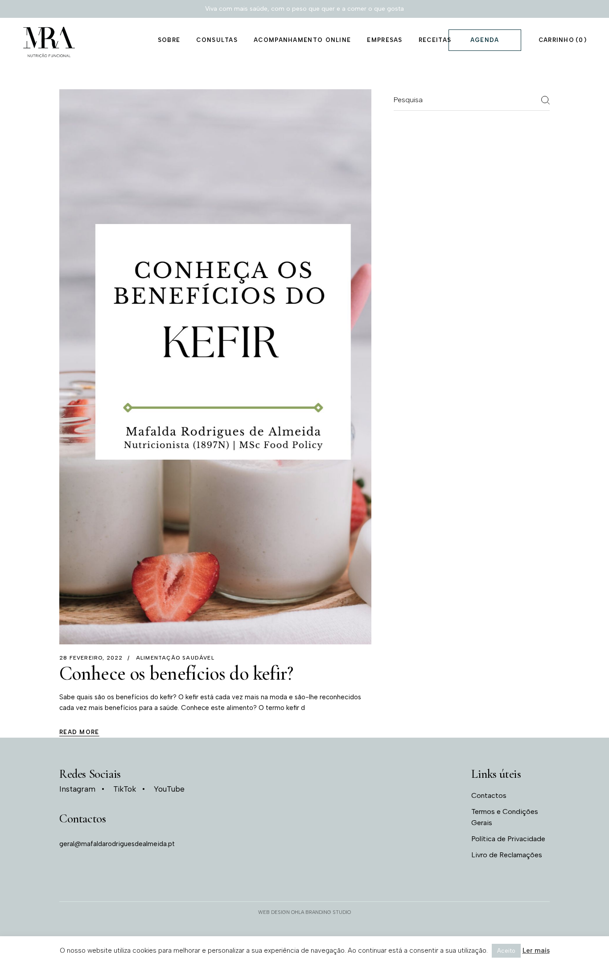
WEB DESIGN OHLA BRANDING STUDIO (304, 912)
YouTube (169, 789)
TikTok (124, 789)
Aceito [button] (506, 950)
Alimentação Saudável (175, 658)
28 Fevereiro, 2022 (91, 658)
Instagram (77, 789)
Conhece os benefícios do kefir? (176, 673)
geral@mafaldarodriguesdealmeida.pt (117, 844)
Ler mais (536, 950)
